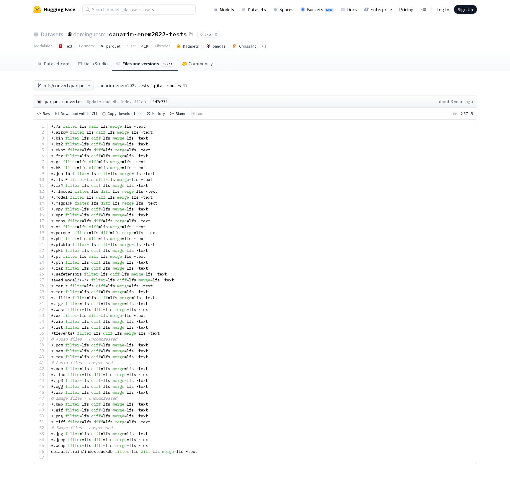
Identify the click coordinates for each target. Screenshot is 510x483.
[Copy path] (185, 85)
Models (227, 9)
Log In (443, 9)
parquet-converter (63, 101)
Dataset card (56, 64)
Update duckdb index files (116, 101)
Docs (352, 9)
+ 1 (264, 46)
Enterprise (381, 9)
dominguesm (89, 34)
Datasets (257, 9)
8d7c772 (160, 101)
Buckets (319, 9)
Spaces (286, 9)
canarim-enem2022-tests (148, 34)
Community (200, 64)
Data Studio (96, 64)
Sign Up (465, 9)
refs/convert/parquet (64, 85)
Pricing (406, 9)
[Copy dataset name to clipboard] (191, 34)
